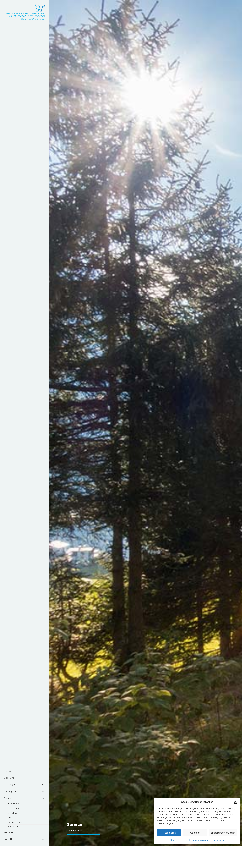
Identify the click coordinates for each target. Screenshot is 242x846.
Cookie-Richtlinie (178, 840)
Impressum (218, 840)
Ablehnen (195, 832)
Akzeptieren (169, 832)
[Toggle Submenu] (43, 784)
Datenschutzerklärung (199, 840)
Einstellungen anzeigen (223, 832)
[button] (235, 802)
